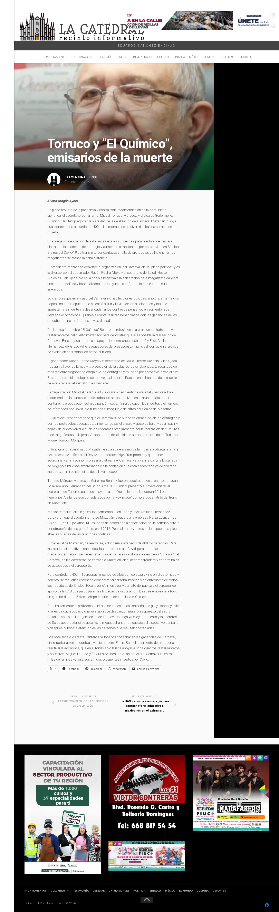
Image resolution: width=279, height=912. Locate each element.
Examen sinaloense (81, 177)
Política (163, 57)
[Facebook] (267, 905)
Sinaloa (179, 57)
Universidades (142, 57)
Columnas (80, 57)
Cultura (228, 57)
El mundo (211, 57)
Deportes (245, 57)
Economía (104, 57)
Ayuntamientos (56, 57)
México (194, 57)
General (121, 57)
